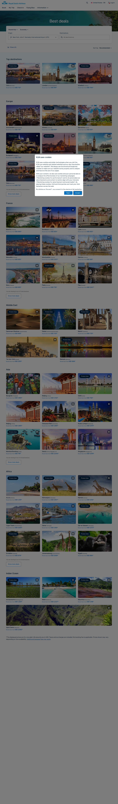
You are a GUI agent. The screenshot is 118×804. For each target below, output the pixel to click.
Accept (77, 193)
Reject (68, 193)
